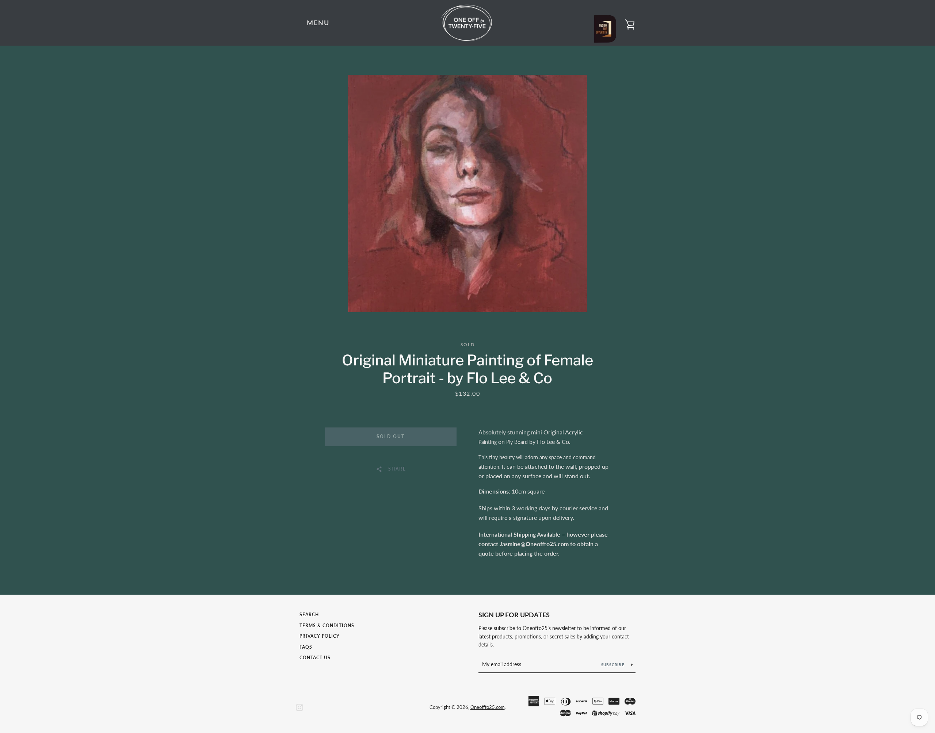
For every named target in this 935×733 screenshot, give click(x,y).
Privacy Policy (319, 636)
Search (309, 614)
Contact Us (315, 657)
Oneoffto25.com (487, 707)
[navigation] (318, 23)
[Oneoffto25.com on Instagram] (299, 706)
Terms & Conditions (326, 625)
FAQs (305, 647)
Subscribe (613, 665)
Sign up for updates (514, 615)
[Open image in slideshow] (467, 193)
